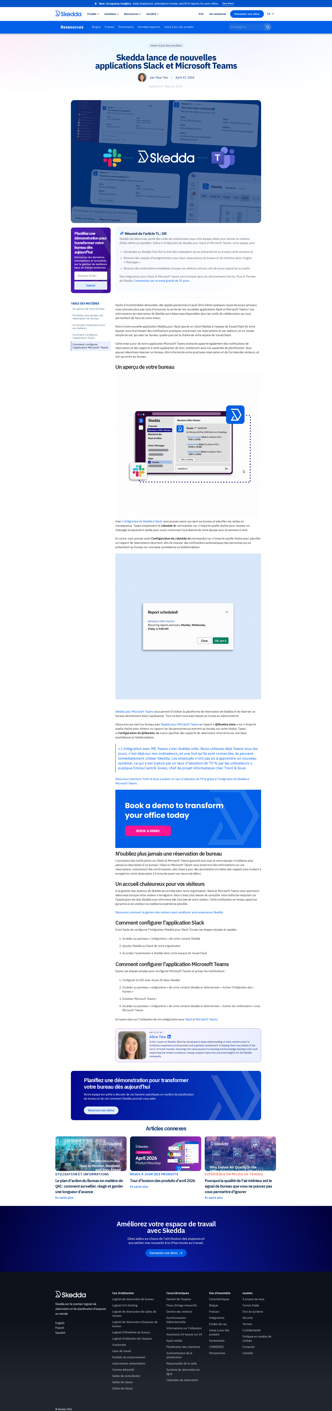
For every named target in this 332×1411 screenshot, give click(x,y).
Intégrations (216, 1318)
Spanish (60, 1332)
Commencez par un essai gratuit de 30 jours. (162, 280)
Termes (247, 1324)
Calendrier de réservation (182, 1380)
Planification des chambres (183, 1347)
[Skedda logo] (70, 1294)
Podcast (109, 27)
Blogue (96, 27)
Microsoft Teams (206, 1019)
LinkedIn (247, 1353)
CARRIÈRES (216, 1347)
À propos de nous (253, 1299)
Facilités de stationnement (128, 1357)
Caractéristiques (219, 1299)
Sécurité (247, 1318)
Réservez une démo (101, 1110)
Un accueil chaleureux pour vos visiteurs (88, 326)
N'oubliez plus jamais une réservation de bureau (87, 317)
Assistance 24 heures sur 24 (184, 1334)
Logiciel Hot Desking (125, 1305)
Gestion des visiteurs (179, 1311)
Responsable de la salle (181, 1363)
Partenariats (217, 1340)
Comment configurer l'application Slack (85, 336)
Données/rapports (149, 27)
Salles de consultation (126, 1376)
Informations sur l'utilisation (184, 1328)
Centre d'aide (250, 1305)
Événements (126, 27)
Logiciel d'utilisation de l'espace (132, 1338)
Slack (188, 1019)
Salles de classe (122, 1382)
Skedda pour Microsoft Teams (134, 711)
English (59, 1323)
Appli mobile (174, 1340)
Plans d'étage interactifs (181, 1305)
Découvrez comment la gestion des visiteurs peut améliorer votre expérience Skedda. (169, 912)
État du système (252, 1311)
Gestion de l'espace (178, 1299)
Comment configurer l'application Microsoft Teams (90, 346)
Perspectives (217, 1353)
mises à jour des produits (179, 27)
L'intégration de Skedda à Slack (142, 521)
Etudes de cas (218, 1324)
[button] (94, 14)
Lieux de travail (121, 1351)
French (59, 1328)
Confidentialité (251, 1330)
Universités (119, 1345)
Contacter (248, 1347)
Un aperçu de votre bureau (88, 308)
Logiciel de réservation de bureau (133, 1299)
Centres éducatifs (123, 1369)
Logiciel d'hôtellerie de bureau (131, 1332)
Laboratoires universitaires (128, 1363)
